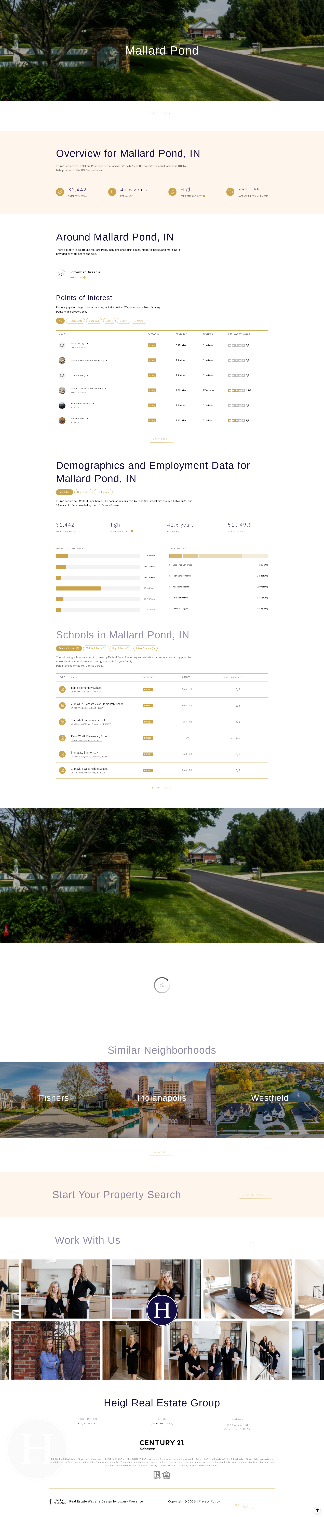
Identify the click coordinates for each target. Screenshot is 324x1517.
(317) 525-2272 (86, 1423)
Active (111, 320)
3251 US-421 (78, 407)
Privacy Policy (209, 1501)
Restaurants (77, 320)
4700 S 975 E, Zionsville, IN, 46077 (87, 708)
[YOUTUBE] (253, 1501)
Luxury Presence (130, 1501)
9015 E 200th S (79, 347)
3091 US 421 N (78, 392)
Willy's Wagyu (78, 343)
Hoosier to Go (78, 418)
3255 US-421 (78, 422)
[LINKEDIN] (244, 1501)
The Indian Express (81, 403)
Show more (160, 438)
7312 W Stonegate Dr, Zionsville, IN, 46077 (91, 756)
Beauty (125, 320)
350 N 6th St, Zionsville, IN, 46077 (87, 691)
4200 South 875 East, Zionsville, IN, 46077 (91, 724)
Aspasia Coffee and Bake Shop (87, 388)
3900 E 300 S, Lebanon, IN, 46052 (86, 740)
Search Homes (160, 113)
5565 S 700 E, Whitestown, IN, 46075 (88, 772)
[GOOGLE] (262, 1501)
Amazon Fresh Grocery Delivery (87, 360)
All (62, 320)
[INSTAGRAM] (235, 1501)
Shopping (95, 320)
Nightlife (140, 320)
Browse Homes (253, 1194)
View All (160, 1151)
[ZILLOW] (271, 1501)
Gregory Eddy (78, 375)
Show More (160, 787)
